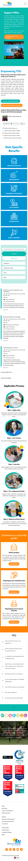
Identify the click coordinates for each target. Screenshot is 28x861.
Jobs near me (14, 258)
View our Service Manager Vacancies (12, 105)
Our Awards (5, 823)
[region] (14, 331)
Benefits (4, 817)
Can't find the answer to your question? (14, 687)
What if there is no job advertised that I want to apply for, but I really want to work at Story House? (14, 666)
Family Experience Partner (10, 348)
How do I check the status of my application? (13, 642)
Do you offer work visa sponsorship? (14, 698)
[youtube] (17, 849)
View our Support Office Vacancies (12, 37)
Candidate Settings (7, 832)
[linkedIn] (10, 849)
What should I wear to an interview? (14, 674)
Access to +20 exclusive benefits (10, 101)
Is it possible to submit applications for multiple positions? (14, 657)
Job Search (4, 808)
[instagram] (14, 849)
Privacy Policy (5, 827)
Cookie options (5, 830)
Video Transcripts (6, 813)
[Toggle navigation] (25, 3)
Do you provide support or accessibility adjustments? (14, 680)
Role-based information (8, 821)
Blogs (3, 834)
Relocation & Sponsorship (8, 819)
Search (15, 253)
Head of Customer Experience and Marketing (12, 290)
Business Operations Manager (11, 317)
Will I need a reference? (11, 692)
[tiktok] (21, 849)
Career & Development (7, 810)
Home (3, 806)
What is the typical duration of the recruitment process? (13, 650)
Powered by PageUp (6, 378)
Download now (14, 592)
